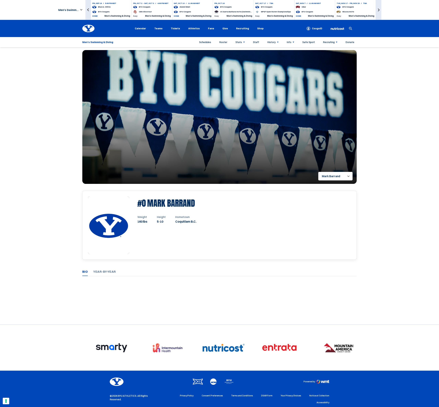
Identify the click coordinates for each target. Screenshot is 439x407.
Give (225, 28)
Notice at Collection (319, 395)
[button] (88, 10)
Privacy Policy (186, 395)
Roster (223, 42)
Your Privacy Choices (291, 395)
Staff (256, 42)
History (271, 42)
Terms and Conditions (242, 395)
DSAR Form (266, 395)
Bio (85, 272)
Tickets (175, 28)
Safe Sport (308, 42)
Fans (211, 28)
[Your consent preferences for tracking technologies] (6, 401)
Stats (238, 42)
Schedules (205, 42)
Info (289, 42)
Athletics (194, 28)
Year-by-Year (104, 272)
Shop (260, 28)
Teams (158, 28)
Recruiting (242, 28)
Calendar (140, 28)
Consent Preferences (212, 395)
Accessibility (323, 402)
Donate (350, 42)
